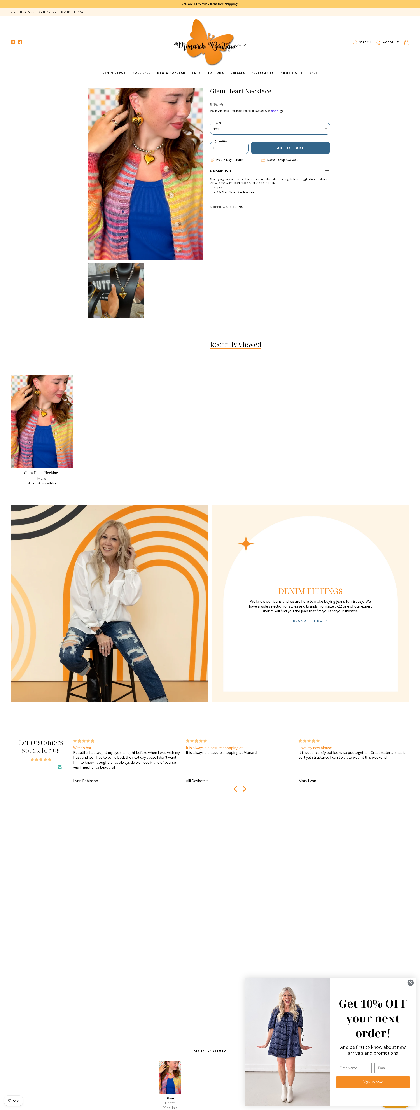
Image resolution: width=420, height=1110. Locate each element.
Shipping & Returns (226, 207)
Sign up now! (372, 1082)
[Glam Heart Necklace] (42, 421)
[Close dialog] (410, 982)
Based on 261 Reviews (38, 766)
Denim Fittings (72, 11)
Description (220, 170)
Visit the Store (22, 11)
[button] (362, 42)
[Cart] (406, 42)
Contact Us (47, 11)
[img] (41, 759)
